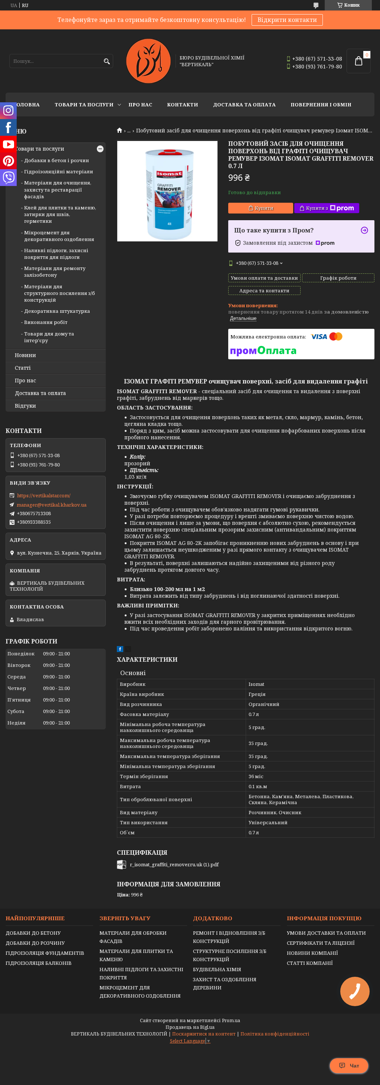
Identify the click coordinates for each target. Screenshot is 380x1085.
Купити (264, 208)
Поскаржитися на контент (204, 1034)
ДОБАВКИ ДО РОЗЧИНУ (35, 943)
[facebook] (120, 650)
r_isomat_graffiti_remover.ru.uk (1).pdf (174, 864)
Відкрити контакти (287, 20)
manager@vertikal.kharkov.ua (51, 505)
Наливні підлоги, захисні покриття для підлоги (56, 253)
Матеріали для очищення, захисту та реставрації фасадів (57, 189)
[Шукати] (106, 61)
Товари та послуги (84, 104)
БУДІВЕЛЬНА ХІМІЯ (217, 969)
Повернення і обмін (321, 104)
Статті (23, 368)
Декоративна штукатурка (57, 311)
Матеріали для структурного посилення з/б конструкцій (59, 293)
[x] (128, 650)
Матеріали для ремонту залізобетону (54, 271)
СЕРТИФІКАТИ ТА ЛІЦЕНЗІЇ (321, 943)
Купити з (317, 208)
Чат (354, 1066)
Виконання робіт (46, 322)
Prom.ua (231, 1020)
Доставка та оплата (244, 104)
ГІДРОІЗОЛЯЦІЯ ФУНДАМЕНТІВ (45, 953)
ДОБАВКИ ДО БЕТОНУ (33, 933)
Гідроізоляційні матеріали (58, 171)
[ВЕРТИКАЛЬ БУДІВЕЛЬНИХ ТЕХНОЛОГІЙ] (148, 61)
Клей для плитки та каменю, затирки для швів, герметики (60, 214)
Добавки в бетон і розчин (56, 160)
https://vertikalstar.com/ (44, 495)
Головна (26, 104)
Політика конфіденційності (274, 1034)
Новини (25, 355)
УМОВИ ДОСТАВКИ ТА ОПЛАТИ (326, 933)
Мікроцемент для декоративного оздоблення (59, 236)
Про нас (140, 104)
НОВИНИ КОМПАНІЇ (312, 953)
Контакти (182, 104)
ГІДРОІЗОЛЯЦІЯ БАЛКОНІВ (39, 963)
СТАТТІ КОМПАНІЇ (310, 963)
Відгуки (25, 405)
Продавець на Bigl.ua (190, 1027)
